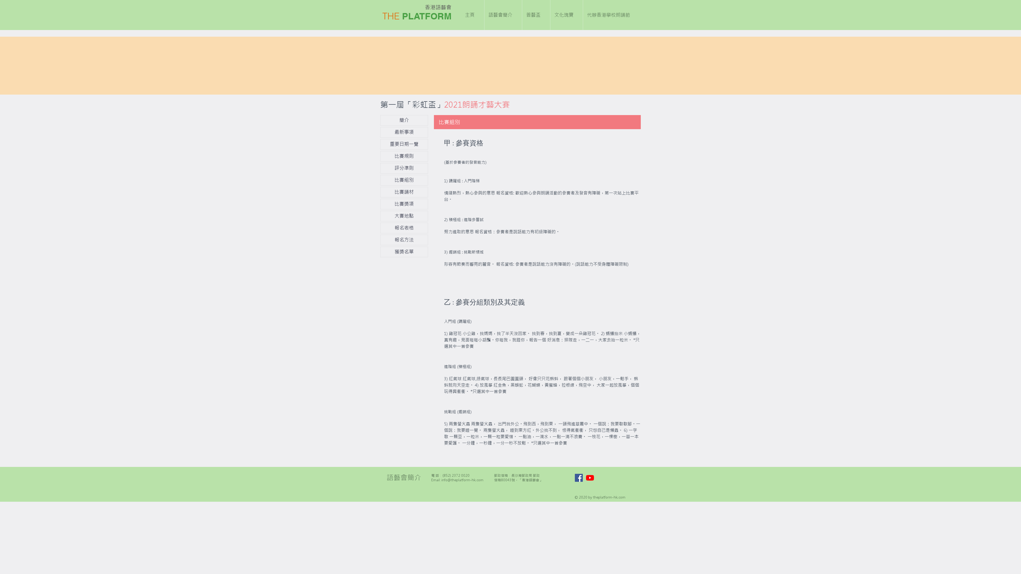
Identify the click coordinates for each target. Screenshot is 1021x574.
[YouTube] (590, 478)
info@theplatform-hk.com (462, 480)
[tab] (542, 218)
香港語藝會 (438, 7)
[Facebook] (579, 478)
